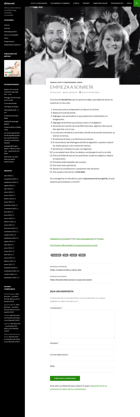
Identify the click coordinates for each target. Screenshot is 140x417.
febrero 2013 (9, 199)
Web (52, 366)
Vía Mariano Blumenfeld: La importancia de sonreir (74, 245)
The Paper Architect (11, 107)
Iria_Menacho (71, 92)
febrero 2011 (9, 261)
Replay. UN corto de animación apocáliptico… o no (11, 91)
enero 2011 (8, 264)
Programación (117, 3)
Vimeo (100, 238)
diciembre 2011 (9, 228)
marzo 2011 (8, 258)
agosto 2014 (8, 185)
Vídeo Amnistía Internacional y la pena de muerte (71, 278)
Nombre (54, 343)
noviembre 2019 (10, 179)
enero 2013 (8, 202)
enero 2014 (8, 192)
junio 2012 (8, 215)
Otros (129, 3)
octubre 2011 (9, 235)
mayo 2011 (8, 251)
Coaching (56, 255)
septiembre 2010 (10, 277)
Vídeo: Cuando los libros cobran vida (65, 268)
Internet (86, 3)
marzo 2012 (8, 218)
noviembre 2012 (10, 208)
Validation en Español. (60, 238)
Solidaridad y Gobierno (60, 3)
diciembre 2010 (9, 268)
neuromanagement (85, 238)
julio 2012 (7, 212)
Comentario (56, 307)
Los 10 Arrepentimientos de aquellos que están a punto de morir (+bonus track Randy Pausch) (12, 138)
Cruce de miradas (10, 103)
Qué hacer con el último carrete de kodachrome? (11, 159)
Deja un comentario (90, 92)
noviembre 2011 (10, 231)
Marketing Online (100, 3)
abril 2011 (7, 254)
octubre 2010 (9, 274)
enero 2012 (8, 225)
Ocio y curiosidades (39, 3)
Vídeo (82, 255)
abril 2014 (7, 189)
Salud (73, 255)
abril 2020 (7, 176)
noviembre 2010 (10, 271)
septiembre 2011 (10, 238)
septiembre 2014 (10, 182)
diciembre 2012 (9, 205)
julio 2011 (7, 245)
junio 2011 (8, 248)
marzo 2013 (8, 195)
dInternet (9, 3)
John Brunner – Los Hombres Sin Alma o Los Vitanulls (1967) (12, 317)
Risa (65, 255)
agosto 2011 (8, 241)
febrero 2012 (9, 222)
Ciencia (76, 3)
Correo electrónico (59, 354)
